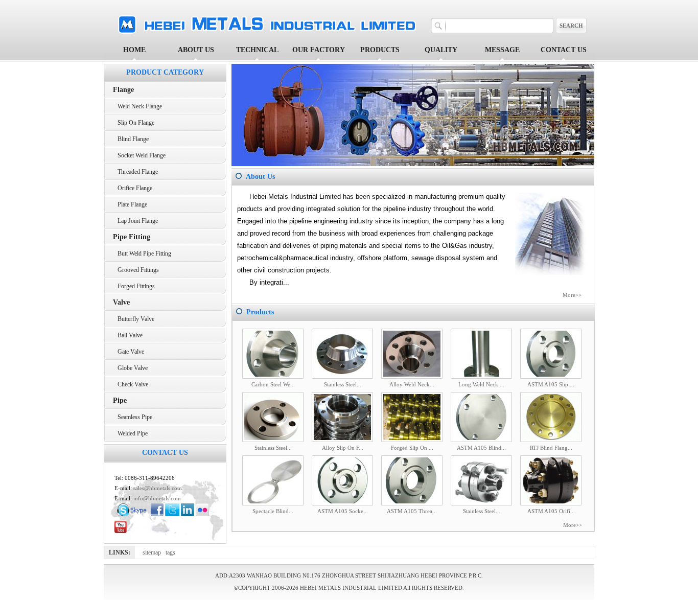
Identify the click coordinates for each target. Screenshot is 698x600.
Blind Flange (131, 139)
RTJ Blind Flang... (551, 448)
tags (172, 552)
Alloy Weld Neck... (411, 384)
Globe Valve (130, 368)
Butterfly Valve (133, 318)
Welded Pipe (130, 433)
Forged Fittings (134, 286)
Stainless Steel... (342, 384)
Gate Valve (128, 351)
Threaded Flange (135, 171)
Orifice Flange (132, 188)
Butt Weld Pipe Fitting (142, 253)
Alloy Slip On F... (342, 448)
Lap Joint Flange (135, 220)
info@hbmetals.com (157, 498)
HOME (134, 50)
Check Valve (130, 384)
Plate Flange (130, 204)
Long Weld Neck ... (481, 384)
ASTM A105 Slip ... (550, 384)
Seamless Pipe (132, 417)
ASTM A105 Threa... (412, 511)
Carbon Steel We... (273, 384)
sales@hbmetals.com (157, 488)
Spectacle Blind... (272, 511)
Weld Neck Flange (137, 106)
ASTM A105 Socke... (342, 511)
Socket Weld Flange (139, 155)
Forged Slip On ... (412, 448)
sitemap (154, 552)
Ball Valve (128, 335)
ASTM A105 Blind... (481, 448)
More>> (572, 295)
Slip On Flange (133, 122)
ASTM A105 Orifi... (551, 511)
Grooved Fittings (136, 269)
